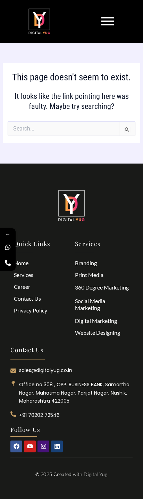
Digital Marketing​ (96, 320)
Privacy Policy (30, 310)
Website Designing (97, 332)
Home (21, 263)
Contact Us (27, 298)
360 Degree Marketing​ (102, 287)
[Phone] (8, 263)
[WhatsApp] (8, 247)
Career (22, 286)
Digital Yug (95, 474)
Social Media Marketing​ (90, 304)
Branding (86, 263)
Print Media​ (89, 274)
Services (23, 274)
